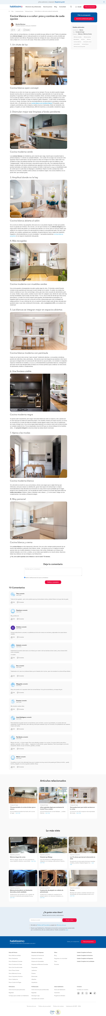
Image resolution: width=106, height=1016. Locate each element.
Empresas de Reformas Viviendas (40, 964)
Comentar (21, 602)
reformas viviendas (77, 37)
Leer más (18, 813)
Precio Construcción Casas (15, 964)
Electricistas (34, 976)
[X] (86, 993)
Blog (12, 11)
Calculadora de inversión (38, 998)
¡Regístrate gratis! (60, 2)
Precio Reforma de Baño (15, 955)
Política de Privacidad (43, 925)
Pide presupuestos (90, 7)
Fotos (55, 961)
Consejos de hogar (19, 11)
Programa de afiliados (59, 995)
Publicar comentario (53, 582)
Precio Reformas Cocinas (15, 973)
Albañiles (34, 979)
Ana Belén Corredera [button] (16, 215)
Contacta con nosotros (82, 989)
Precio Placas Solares (14, 970)
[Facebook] (82, 993)
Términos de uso (61, 925)
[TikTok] (94, 993)
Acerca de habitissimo (59, 989)
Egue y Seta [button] (14, 409)
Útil (14, 602)
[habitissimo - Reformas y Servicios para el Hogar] (16, 6)
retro (27, 146)
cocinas (22, 146)
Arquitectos (34, 982)
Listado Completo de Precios (84, 952)
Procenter (56, 964)
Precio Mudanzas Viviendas (15, 961)
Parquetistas (34, 967)
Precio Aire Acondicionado (15, 967)
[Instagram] (78, 993)
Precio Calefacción (13, 979)
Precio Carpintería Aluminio (16, 976)
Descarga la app (36, 995)
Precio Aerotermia (13, 958)
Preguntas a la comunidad (60, 958)
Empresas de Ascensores (38, 955)
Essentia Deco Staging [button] (16, 279)
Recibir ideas (69, 920)
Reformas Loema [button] (15, 146)
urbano (25, 409)
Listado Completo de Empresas (85, 958)
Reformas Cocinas (29, 11)
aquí (67, 930)
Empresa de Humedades (38, 961)
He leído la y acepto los (48, 925)
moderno (29, 348)
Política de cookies (58, 1006)
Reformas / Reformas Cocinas (85, 34)
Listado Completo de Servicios (85, 955)
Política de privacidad (44, 1006)
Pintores (34, 973)
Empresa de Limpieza (37, 958)
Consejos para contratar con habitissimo (19, 995)
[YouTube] (90, 993)
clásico (20, 537)
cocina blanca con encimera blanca (41, 103)
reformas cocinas (87, 37)
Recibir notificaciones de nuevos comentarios (36, 577)
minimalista (30, 215)
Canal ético (57, 992)
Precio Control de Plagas (15, 982)
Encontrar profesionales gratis (84, 18)
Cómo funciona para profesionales (40, 989)
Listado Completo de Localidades (85, 961)
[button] (12, 537)
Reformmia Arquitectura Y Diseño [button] (18, 475)
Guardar (28, 30)
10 (14, 30)
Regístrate (11, 992)
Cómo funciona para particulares (17, 989)
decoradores (76, 39)
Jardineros (34, 970)
